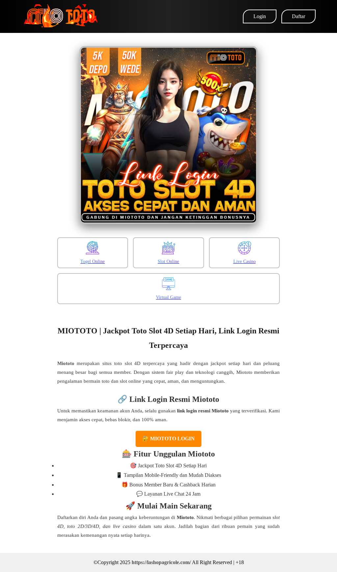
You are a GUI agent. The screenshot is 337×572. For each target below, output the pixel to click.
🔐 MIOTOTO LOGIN (168, 438)
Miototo (65, 363)
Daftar (298, 16)
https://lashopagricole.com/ (161, 562)
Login (259, 16)
